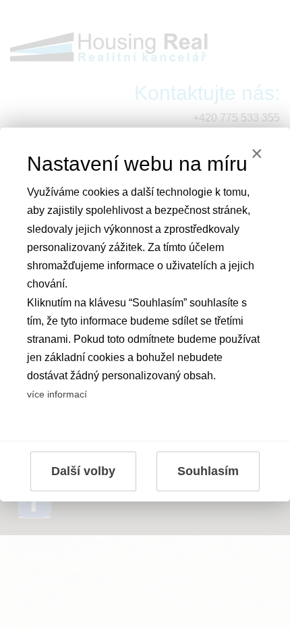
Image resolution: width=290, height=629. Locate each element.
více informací (57, 394)
